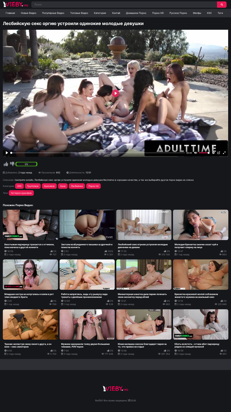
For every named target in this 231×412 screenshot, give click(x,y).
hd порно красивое (21, 193)
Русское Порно (178, 12)
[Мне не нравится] (12, 164)
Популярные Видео (53, 12)
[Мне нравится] (6, 164)
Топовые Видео (79, 12)
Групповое (32, 186)
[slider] (97, 152)
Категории (100, 12)
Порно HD (158, 12)
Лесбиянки (77, 186)
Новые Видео (28, 12)
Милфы (197, 12)
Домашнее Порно (136, 12)
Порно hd (93, 186)
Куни (62, 186)
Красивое (49, 186)
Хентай (116, 12)
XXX (209, 12)
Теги (220, 12)
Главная (10, 12)
